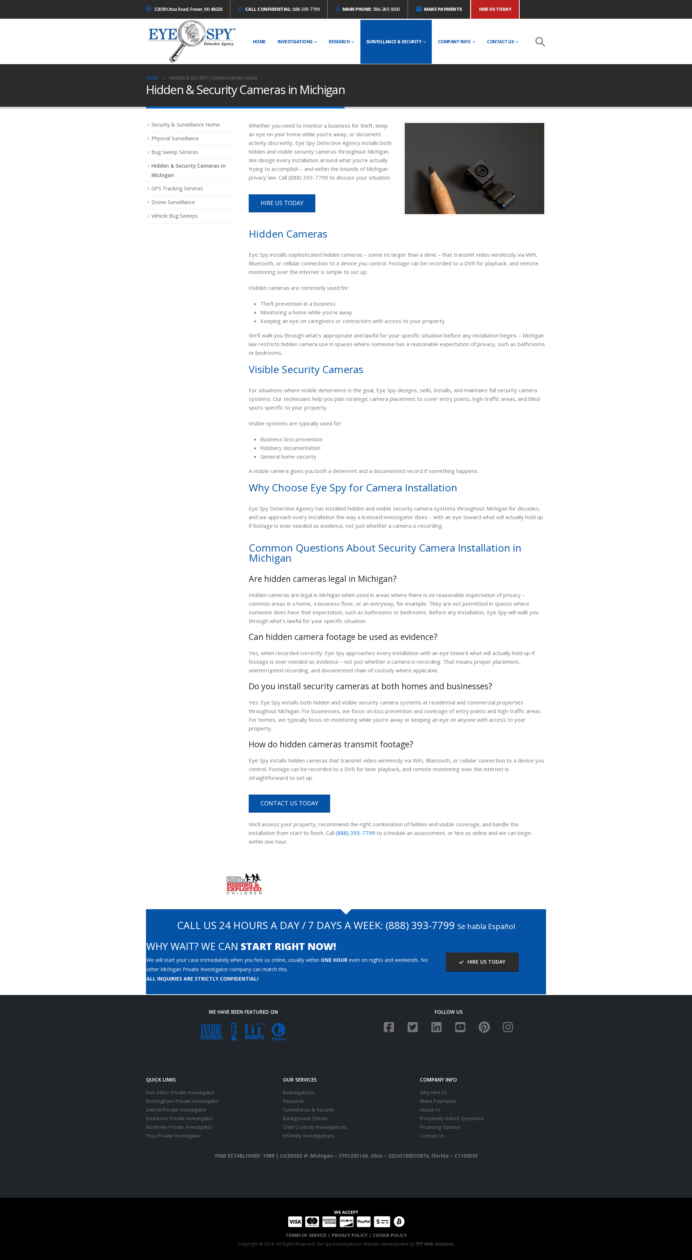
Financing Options (440, 1127)
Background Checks (305, 1118)
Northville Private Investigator (179, 1127)
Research (339, 42)
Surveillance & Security (394, 42)
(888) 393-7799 (355, 832)
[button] (540, 42)
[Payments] (346, 1218)
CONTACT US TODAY (289, 803)
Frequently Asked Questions (452, 1118)
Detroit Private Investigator (176, 1109)
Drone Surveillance (173, 202)
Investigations (295, 42)
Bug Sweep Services (174, 152)
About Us (430, 1109)
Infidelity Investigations (308, 1135)
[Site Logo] (192, 41)
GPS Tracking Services (177, 188)
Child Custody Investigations (315, 1127)
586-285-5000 (371, 9)
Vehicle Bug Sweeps (174, 215)
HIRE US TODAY (282, 203)
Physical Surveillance (175, 138)
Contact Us (500, 42)
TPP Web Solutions (434, 1244)
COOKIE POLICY (390, 1235)
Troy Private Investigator (173, 1135)
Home (259, 42)
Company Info (454, 42)
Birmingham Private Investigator (182, 1101)
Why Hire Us (433, 1092)
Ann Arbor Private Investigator (180, 1092)
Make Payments (438, 1101)
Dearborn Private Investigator (179, 1118)
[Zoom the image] (243, 877)
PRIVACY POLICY (350, 1235)
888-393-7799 (282, 9)
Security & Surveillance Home (185, 124)
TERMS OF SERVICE (306, 1235)
